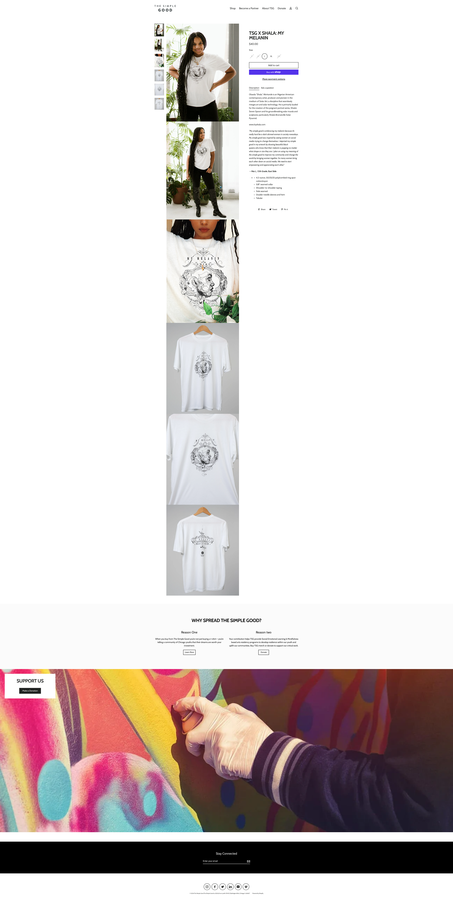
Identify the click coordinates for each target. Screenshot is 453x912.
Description (254, 88)
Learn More (189, 652)
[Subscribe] (248, 861)
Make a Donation (30, 690)
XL (271, 56)
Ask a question (267, 88)
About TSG (268, 8)
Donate (282, 8)
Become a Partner (249, 8)
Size (251, 50)
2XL (278, 56)
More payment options (273, 79)
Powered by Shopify (257, 893)
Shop (233, 8)
